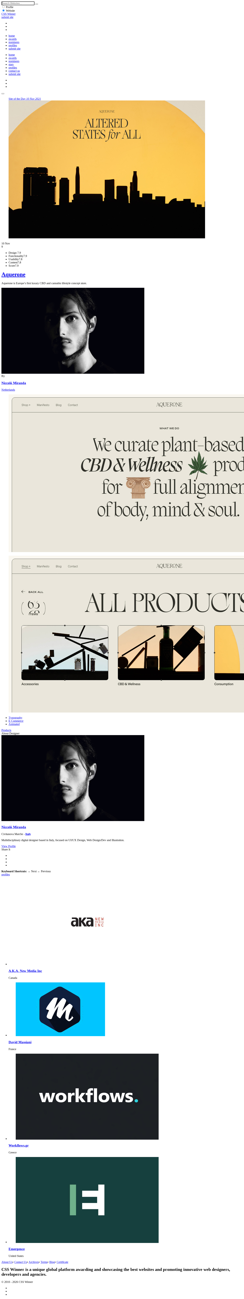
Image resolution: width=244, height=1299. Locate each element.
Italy (28, 834)
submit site (7, 17)
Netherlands (8, 389)
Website (10, 10)
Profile (9, 7)
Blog (52, 1262)
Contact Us (20, 1262)
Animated (14, 724)
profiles (13, 45)
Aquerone (13, 274)
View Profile (8, 846)
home (12, 35)
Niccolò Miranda (13, 383)
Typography (15, 717)
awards (13, 38)
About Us (7, 1262)
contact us (14, 70)
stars (11, 64)
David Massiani (20, 1042)
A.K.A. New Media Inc (25, 971)
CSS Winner (8, 13)
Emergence (17, 1249)
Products (6, 730)
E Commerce (16, 720)
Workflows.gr (19, 1145)
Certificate (62, 1262)
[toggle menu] (2, 93)
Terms (44, 1262)
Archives (34, 1262)
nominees (14, 42)
